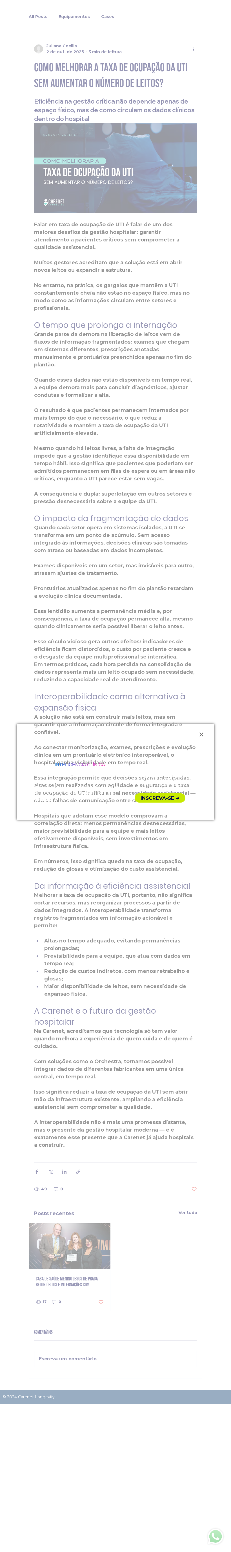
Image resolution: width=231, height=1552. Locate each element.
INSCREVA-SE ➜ (160, 798)
